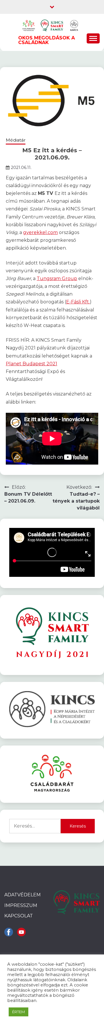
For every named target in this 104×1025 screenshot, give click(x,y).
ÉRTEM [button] (18, 1011)
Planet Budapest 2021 (31, 363)
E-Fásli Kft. (78, 302)
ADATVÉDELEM (22, 894)
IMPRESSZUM (20, 905)
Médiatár (15, 140)
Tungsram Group (57, 278)
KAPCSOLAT (18, 915)
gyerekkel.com (40, 232)
